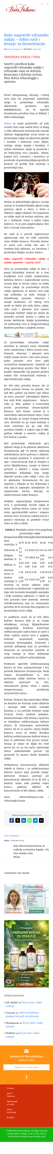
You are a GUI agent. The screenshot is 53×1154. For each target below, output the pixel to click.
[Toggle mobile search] (42, 4)
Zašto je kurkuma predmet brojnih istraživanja (22, 1014)
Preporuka (37, 49)
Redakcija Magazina (14, 49)
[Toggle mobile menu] (47, 4)
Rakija (7, 123)
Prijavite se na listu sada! (26, 1067)
